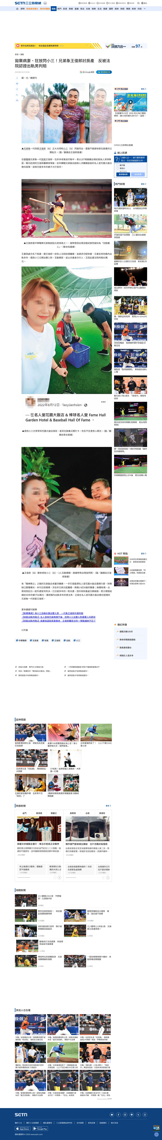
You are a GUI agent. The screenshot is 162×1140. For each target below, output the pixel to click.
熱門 (59, 8)
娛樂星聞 (84, 3)
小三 (65, 148)
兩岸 (117, 8)
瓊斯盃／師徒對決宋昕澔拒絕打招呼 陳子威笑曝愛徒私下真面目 (30, 1066)
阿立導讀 (112, 3)
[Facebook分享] (17, 78)
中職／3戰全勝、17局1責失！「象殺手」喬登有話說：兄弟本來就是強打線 (95, 1066)
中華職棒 (25, 159)
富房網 (132, 3)
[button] (138, 3)
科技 (140, 8)
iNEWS (93, 3)
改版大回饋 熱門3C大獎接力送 (30, 667)
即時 (23, 8)
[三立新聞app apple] (22, 1128)
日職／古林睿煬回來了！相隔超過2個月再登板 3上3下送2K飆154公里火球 (63, 1066)
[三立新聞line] (132, 1115)
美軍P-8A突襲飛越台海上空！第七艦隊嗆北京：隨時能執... (62, 744)
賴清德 (39, 813)
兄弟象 (27, 148)
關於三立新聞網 (32, 1122)
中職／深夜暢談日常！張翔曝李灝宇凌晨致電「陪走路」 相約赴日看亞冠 (30, 1038)
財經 (122, 8)
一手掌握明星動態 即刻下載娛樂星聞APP (84, 667)
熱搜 (71, 8)
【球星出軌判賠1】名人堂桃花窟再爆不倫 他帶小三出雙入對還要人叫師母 (58, 617)
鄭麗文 (54, 813)
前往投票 (138, 174)
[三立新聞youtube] (112, 1115)
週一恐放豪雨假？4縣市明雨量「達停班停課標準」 (130, 450)
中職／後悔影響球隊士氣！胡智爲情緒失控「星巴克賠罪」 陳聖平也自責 (30, 1094)
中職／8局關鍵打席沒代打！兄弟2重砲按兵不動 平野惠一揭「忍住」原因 (95, 1094)
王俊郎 (42, 148)
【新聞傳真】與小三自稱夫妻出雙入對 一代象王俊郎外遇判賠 (52, 613)
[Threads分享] (17, 89)
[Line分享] (17, 84)
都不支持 (123, 171)
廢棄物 (73, 813)
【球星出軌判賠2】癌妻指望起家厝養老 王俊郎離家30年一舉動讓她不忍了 (58, 620)
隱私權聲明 (47, 1122)
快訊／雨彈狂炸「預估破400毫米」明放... (34, 671)
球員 (43, 159)
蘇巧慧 (122, 165)
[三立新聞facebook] (118, 1115)
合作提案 (80, 1122)
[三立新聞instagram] (125, 1115)
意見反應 (91, 1122)
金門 (24, 813)
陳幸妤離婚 (45, 8)
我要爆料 (103, 1122)
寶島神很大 (122, 3)
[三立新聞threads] (145, 1115)
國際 (111, 8)
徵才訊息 (114, 1122)
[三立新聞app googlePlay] (40, 1128)
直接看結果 (123, 174)
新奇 (134, 8)
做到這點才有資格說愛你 (77, 671)
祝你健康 (102, 3)
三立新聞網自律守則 (64, 1122)
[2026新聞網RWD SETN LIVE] (45, 3)
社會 (88, 8)
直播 (77, 8)
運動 (54, 8)
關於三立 (18, 1122)
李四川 (122, 168)
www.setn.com (36, 1134)
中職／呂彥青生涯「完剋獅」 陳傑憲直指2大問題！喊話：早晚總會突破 (94, 1038)
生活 (99, 8)
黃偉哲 (102, 813)
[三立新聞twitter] (138, 1115)
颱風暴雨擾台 (32, 8)
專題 (128, 8)
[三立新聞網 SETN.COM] (17, 8)
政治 (82, 8)
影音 (65, 8)
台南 (87, 813)
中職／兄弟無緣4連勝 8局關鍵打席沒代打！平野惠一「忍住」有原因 (62, 1094)
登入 (145, 3)
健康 (105, 8)
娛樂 (94, 8)
